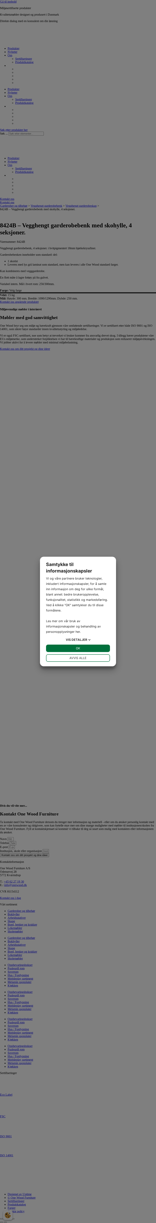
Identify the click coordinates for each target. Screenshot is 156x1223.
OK (78, 648)
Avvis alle (78, 658)
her (78, 632)
